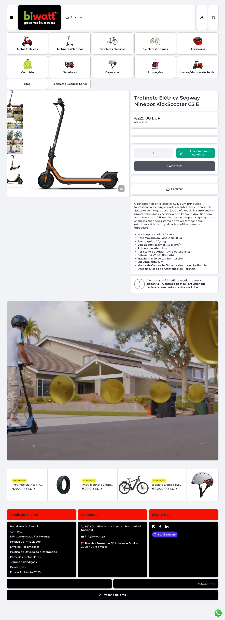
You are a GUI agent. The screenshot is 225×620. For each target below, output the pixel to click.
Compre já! (174, 166)
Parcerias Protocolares (25, 557)
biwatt (211, 583)
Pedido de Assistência (24, 526)
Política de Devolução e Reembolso (33, 551)
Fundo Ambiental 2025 (25, 572)
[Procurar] (65, 17)
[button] (213, 17)
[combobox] (129, 17)
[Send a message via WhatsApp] (218, 613)
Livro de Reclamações (24, 546)
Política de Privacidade (25, 541)
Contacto (16, 531)
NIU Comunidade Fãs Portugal (30, 536)
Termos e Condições (23, 562)
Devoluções (18, 567)
